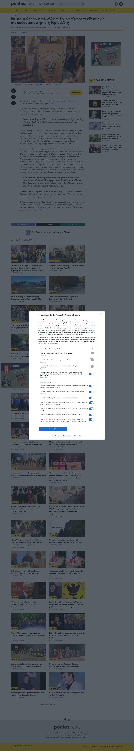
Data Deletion (56, 436)
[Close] (101, 315)
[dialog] (67, 375)
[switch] (91, 353)
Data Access (67, 436)
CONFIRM (53, 429)
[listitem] (67, 349)
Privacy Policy (78, 436)
